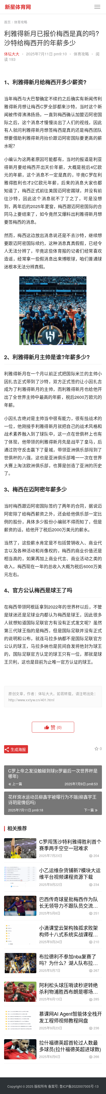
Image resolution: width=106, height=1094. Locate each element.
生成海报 (18, 749)
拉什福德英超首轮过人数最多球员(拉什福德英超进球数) (70, 1045)
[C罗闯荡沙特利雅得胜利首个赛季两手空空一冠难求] (20, 848)
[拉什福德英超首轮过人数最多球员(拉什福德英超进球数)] (20, 1049)
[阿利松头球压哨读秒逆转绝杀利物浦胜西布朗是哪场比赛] (20, 992)
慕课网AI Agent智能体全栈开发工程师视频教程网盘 (70, 1016)
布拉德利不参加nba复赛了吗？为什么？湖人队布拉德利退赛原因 (68, 959)
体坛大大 (11, 53)
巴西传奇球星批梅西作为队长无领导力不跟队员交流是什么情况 (68, 902)
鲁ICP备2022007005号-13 (79, 1086)
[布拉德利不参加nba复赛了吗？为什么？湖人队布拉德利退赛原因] (20, 963)
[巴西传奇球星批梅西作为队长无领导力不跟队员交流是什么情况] (20, 906)
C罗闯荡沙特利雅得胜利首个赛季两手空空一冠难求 (70, 844)
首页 (7, 22)
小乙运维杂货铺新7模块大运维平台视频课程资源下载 (70, 873)
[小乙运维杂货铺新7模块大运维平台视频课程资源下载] (20, 877)
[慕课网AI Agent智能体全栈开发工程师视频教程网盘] (20, 1020)
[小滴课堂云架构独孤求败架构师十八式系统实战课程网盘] (20, 934)
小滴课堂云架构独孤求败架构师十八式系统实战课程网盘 (68, 930)
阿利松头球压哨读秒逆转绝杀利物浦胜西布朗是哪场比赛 (68, 988)
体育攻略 (81, 53)
